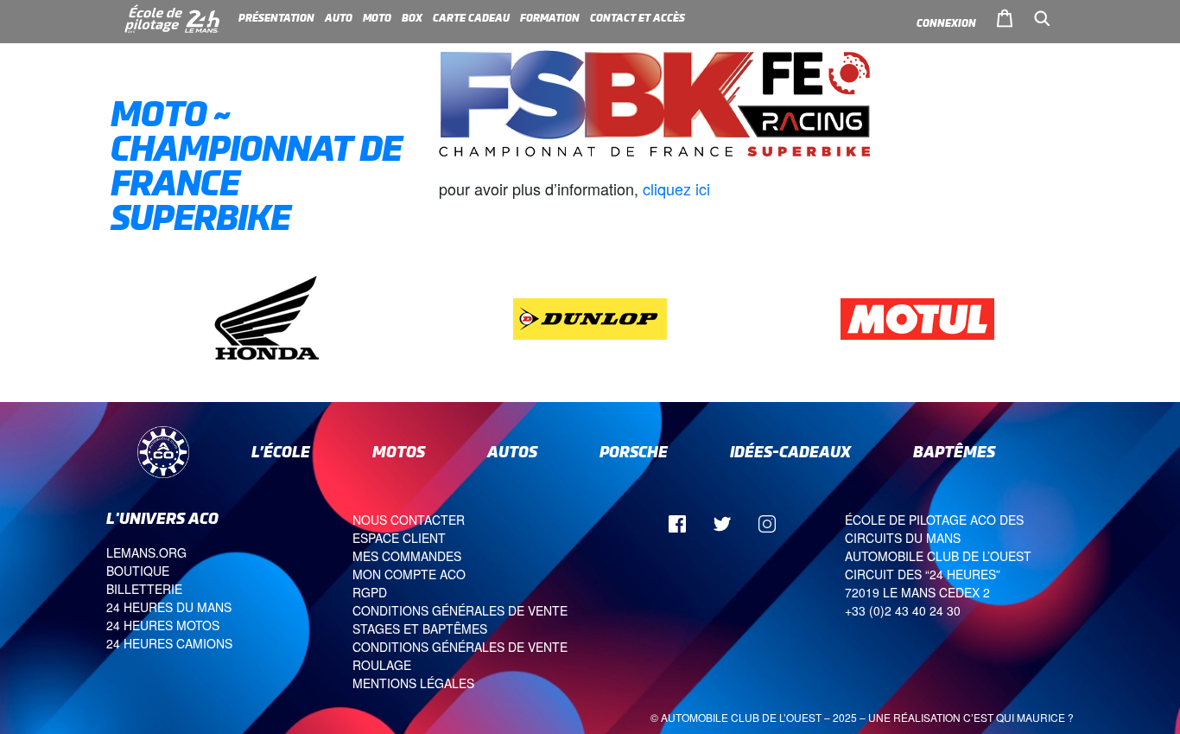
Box (412, 18)
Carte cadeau (471, 18)
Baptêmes (954, 452)
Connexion (946, 23)
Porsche (634, 452)
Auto (338, 18)
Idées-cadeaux (790, 452)
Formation (550, 18)
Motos (398, 452)
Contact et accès (637, 18)
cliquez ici (676, 188)
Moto (377, 18)
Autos (512, 452)
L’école (280, 452)
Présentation (276, 18)
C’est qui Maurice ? (1018, 717)
